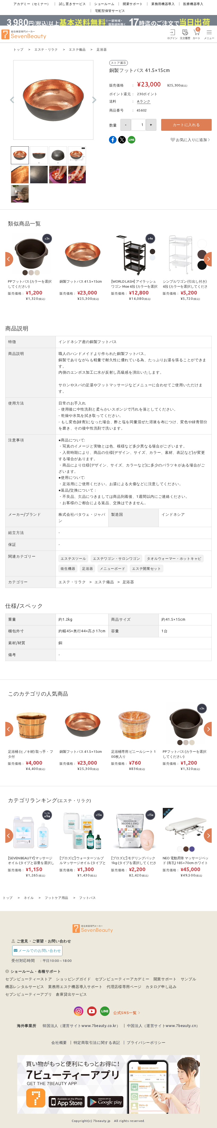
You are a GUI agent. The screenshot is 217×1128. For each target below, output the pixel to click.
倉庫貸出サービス (71, 994)
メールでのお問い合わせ (39, 950)
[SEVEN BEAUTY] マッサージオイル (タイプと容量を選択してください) (31, 863)
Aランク (144, 101)
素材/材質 (16, 643)
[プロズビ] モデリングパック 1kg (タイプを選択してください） (133, 863)
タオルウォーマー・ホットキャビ (174, 558)
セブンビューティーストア (28, 979)
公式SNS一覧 (125, 1013)
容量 (115, 631)
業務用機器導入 (163, 4)
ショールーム (104, 4)
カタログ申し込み (161, 987)
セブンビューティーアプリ (28, 994)
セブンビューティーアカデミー (122, 979)
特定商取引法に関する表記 (97, 1042)
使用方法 (16, 403)
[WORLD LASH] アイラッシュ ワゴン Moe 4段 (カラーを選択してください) (134, 286)
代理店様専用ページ (124, 987)
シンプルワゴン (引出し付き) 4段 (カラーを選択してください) (185, 286)
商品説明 (16, 353)
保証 (12, 544)
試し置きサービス (72, 4)
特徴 (12, 342)
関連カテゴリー (21, 556)
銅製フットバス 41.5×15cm (81, 281)
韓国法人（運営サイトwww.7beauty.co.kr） (81, 1026)
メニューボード (112, 568)
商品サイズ (121, 619)
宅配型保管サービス (110, 10)
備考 (12, 655)
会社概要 (59, 1042)
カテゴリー (18, 582)
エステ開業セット (146, 568)
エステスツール (73, 558)
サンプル (188, 979)
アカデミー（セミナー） (32, 4)
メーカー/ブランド (24, 514)
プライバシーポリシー (146, 1042)
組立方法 (16, 533)
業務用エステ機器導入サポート (75, 987)
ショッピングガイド (73, 979)
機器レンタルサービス (24, 987)
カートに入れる (186, 125)
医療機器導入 (193, 4)
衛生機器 (68, 568)
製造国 (117, 514)
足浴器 (87, 568)
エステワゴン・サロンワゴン (116, 558)
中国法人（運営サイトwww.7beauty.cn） (163, 1026)
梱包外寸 (16, 631)
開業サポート (133, 4)
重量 (12, 619)
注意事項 (16, 440)
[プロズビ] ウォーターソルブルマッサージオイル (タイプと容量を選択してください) (83, 863)
